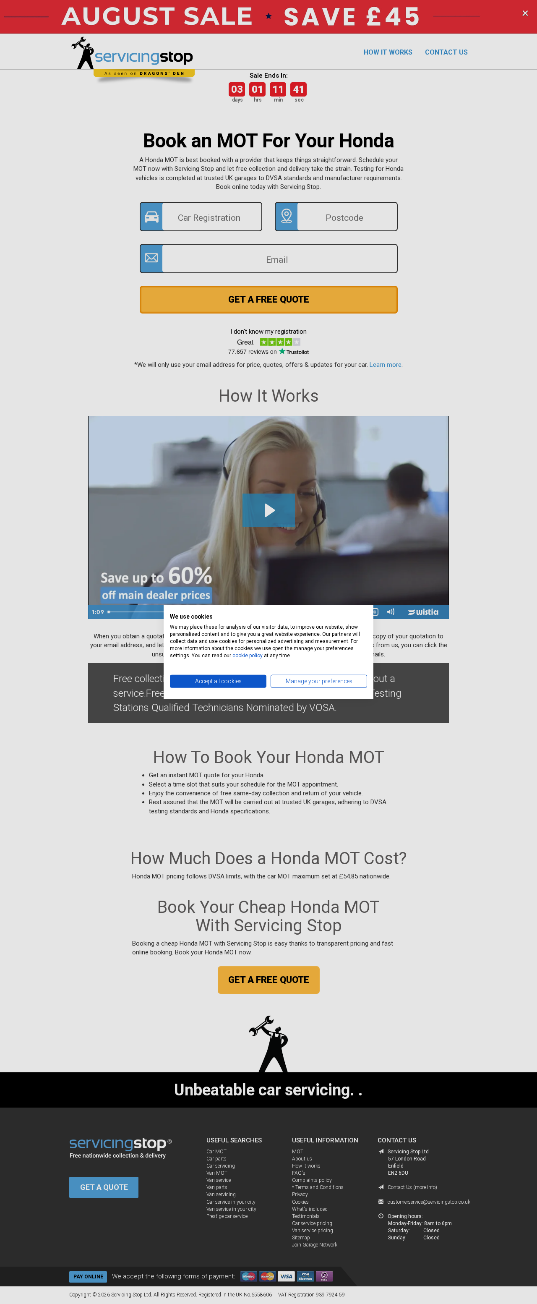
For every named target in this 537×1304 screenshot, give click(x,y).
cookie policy (247, 655)
